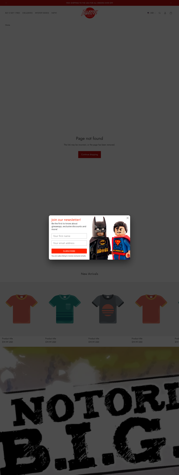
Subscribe (69, 251)
